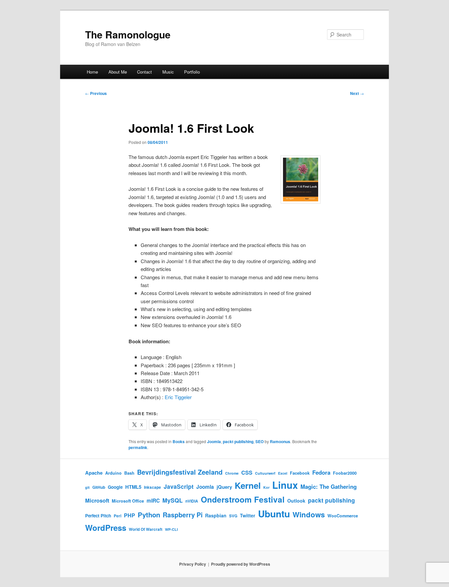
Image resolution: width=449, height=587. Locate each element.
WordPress (105, 527)
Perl (117, 516)
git (87, 487)
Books (179, 441)
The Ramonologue (128, 34)
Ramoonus (280, 441)
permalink (138, 447)
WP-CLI (171, 529)
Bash (129, 473)
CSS (246, 472)
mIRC (153, 500)
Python (149, 514)
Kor (266, 487)
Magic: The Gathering (328, 486)
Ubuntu (274, 513)
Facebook (300, 473)
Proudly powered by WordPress (240, 564)
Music (168, 72)
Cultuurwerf (265, 473)
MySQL (172, 500)
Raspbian (215, 515)
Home (92, 72)
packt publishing (238, 441)
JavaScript (179, 486)
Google (115, 487)
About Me (117, 72)
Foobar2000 (345, 473)
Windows (309, 514)
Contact (144, 72)
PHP (129, 515)
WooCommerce (342, 516)
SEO (259, 441)
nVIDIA (191, 501)
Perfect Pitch (98, 515)
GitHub (98, 487)
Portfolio (192, 72)
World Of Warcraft (145, 529)
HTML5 (133, 486)
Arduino (113, 473)
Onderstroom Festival (243, 499)
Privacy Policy (192, 564)
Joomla (214, 441)
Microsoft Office (128, 501)
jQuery (224, 486)
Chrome (232, 473)
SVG (233, 516)
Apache (94, 472)
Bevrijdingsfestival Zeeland (180, 472)
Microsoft (97, 500)
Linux (285, 485)
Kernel (248, 485)
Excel (282, 473)
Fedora (321, 472)
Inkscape (152, 487)
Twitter (247, 515)
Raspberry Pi (182, 514)
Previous (96, 93)
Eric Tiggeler (178, 397)
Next (357, 93)
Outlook (296, 500)
